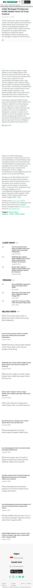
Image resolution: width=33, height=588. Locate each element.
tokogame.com (14, 208)
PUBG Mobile (25, 206)
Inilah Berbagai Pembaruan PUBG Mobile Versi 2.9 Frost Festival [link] (17, 6)
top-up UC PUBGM (18, 201)
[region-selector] (19, 2)
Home (2, 5)
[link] (2, 5)
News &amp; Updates (14, 5)
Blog (6, 5)
